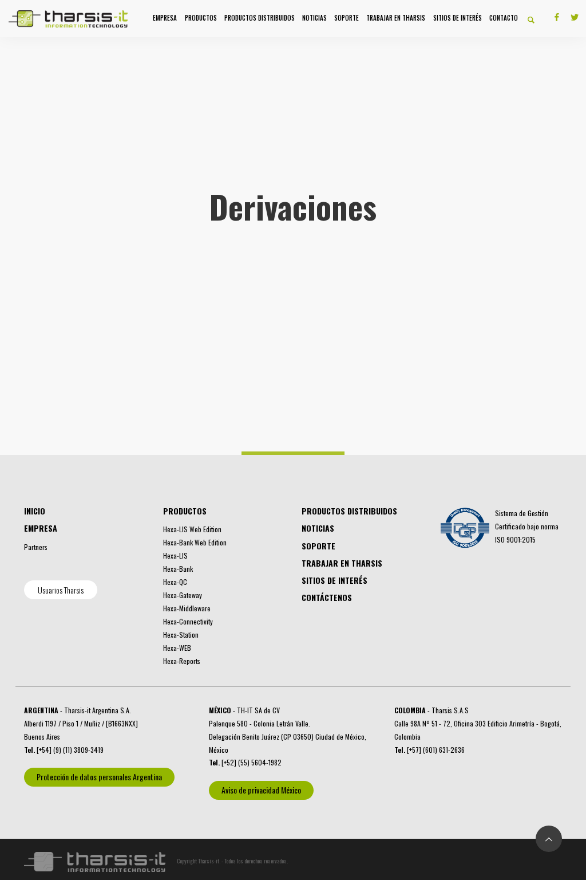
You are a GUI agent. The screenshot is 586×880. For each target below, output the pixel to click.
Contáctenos (327, 597)
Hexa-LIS (175, 555)
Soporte (346, 17)
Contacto (503, 17)
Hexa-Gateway (182, 595)
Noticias (314, 17)
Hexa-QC (175, 582)
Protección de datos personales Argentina (99, 777)
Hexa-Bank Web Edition (195, 542)
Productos (201, 17)
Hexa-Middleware (187, 608)
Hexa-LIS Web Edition (192, 529)
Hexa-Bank (178, 568)
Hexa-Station (181, 634)
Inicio (34, 511)
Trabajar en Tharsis (395, 17)
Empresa (165, 17)
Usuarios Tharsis (61, 590)
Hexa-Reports (181, 661)
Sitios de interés (457, 17)
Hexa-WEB (177, 648)
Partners (35, 547)
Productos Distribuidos (259, 17)
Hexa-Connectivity (188, 621)
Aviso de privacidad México (261, 790)
